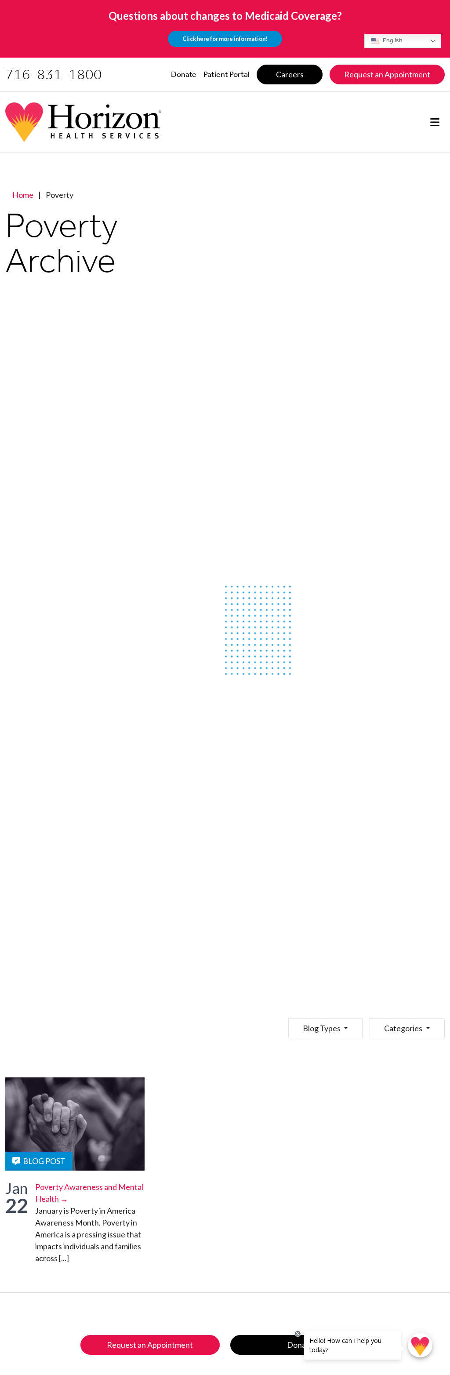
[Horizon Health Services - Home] (83, 122)
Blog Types (322, 1028)
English (392, 40)
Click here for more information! (225, 38)
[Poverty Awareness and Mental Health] (75, 1124)
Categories (404, 1028)
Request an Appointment (150, 1345)
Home (22, 195)
